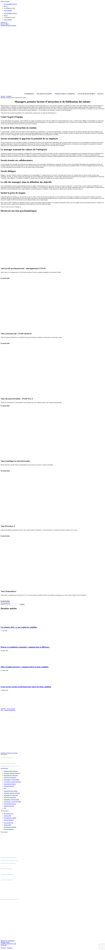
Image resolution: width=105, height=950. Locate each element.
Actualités (8, 96)
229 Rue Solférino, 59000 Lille (9, 871)
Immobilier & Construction (11, 775)
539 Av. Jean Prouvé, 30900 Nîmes (10, 932)
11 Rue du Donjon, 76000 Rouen (9, 876)
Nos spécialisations (44, 94)
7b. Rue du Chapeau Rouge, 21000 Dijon (11, 910)
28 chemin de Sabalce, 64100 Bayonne (11, 893)
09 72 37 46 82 (11, 708)
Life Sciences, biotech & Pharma (12, 782)
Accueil (3, 96)
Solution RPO (7, 815)
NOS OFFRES (8, 10)
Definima (9, 948)
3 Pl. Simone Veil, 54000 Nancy (9, 882)
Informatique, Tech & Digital (11, 779)
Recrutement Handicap (10, 784)
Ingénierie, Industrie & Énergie (12, 773)
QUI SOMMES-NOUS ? (10, 4)
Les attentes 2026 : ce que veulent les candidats (19, 627)
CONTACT (100, 94)
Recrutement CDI (8, 813)
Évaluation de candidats (10, 818)
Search (2, 604)
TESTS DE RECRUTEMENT (86, 94)
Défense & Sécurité (9, 786)
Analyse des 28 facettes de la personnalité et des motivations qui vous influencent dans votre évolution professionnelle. (31, 402)
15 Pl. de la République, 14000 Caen (10, 904)
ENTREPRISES (29, 94)
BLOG (6, 15)
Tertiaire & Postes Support (11, 771)
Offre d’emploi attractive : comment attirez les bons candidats (25, 667)
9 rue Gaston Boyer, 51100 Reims (9, 926)
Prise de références (9, 820)
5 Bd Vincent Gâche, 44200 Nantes (10, 854)
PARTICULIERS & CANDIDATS (65, 94)
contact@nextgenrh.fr (9, 710)
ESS (5, 788)
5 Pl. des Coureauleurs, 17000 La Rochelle (12, 921)
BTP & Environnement (10, 777)
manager (17, 120)
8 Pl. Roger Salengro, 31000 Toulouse (11, 848)
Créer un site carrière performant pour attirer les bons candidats (26, 687)
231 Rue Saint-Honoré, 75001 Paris (10, 760)
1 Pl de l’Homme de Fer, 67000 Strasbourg (12, 865)
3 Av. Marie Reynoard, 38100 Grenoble (11, 915)
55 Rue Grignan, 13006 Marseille (9, 837)
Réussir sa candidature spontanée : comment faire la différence (25, 647)
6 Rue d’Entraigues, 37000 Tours (9, 887)
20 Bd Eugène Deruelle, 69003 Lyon (10, 843)
